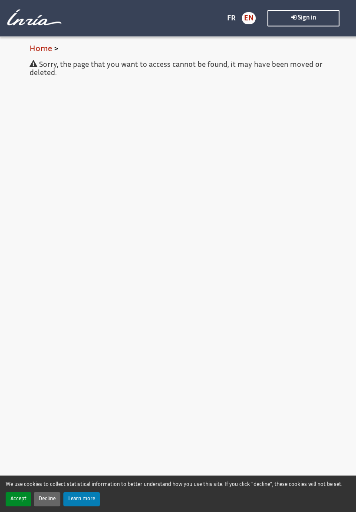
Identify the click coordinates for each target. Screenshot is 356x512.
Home (41, 49)
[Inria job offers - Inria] (33, 17)
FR (231, 18)
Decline (47, 499)
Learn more (81, 499)
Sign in (306, 18)
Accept (18, 499)
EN (249, 18)
